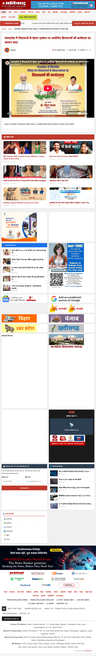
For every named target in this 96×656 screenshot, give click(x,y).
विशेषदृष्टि (55, 12)
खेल (49, 12)
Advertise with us (11, 619)
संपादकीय (48, 592)
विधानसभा (87, 12)
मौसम (75, 592)
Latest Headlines (65, 600)
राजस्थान (12, 592)
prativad (88, 651)
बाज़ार (43, 12)
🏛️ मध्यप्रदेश (8, 519)
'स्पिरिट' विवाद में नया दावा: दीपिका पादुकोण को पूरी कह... (28, 259)
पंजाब (5, 592)
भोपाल (15, 12)
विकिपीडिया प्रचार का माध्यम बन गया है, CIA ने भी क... (75, 496)
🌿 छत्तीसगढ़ (7, 523)
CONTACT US (24, 613)
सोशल (81, 592)
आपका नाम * (5, 477)
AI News (50, 603)
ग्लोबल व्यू (30, 12)
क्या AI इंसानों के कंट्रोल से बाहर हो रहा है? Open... (74, 471)
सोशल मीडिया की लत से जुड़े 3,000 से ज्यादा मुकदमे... (75, 488)
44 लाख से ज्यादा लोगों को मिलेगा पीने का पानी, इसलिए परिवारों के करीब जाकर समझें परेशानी (43, 23)
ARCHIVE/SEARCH (10, 613)
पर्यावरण (56, 592)
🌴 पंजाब (6, 539)
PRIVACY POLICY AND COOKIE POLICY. (70, 608)
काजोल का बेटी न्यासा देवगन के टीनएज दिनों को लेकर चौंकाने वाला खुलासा (24, 181)
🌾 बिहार (6, 535)
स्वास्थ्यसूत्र (63, 12)
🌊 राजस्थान (8, 527)
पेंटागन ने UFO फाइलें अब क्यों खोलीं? (70, 479)
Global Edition (35, 603)
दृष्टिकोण (3, 17)
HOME (3, 12)
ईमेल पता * (28, 477)
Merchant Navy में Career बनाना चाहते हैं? (64, 156)
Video (10, 29)
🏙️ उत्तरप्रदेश (8, 531)
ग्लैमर (9, 12)
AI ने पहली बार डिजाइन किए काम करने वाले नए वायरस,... (76, 504)
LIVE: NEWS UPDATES (27, 17)
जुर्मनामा (80, 12)
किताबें (70, 592)
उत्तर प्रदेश (12, 17)
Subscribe (24, 488)
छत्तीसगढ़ (28, 592)
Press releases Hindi (17, 600)
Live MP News (83, 600)
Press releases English (42, 600)
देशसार (38, 12)
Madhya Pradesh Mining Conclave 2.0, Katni (21, 203)
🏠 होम (4, 29)
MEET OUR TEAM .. (15, 608)
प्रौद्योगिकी (72, 12)
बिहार (41, 592)
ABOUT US (49, 608)
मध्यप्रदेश (22, 12)
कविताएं (36, 592)
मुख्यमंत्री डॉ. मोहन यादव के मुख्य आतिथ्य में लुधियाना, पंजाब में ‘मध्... (70, 203)
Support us (62, 603)
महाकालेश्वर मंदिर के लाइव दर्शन (59, 181)
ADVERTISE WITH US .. (34, 608)
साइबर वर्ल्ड (88, 592)
